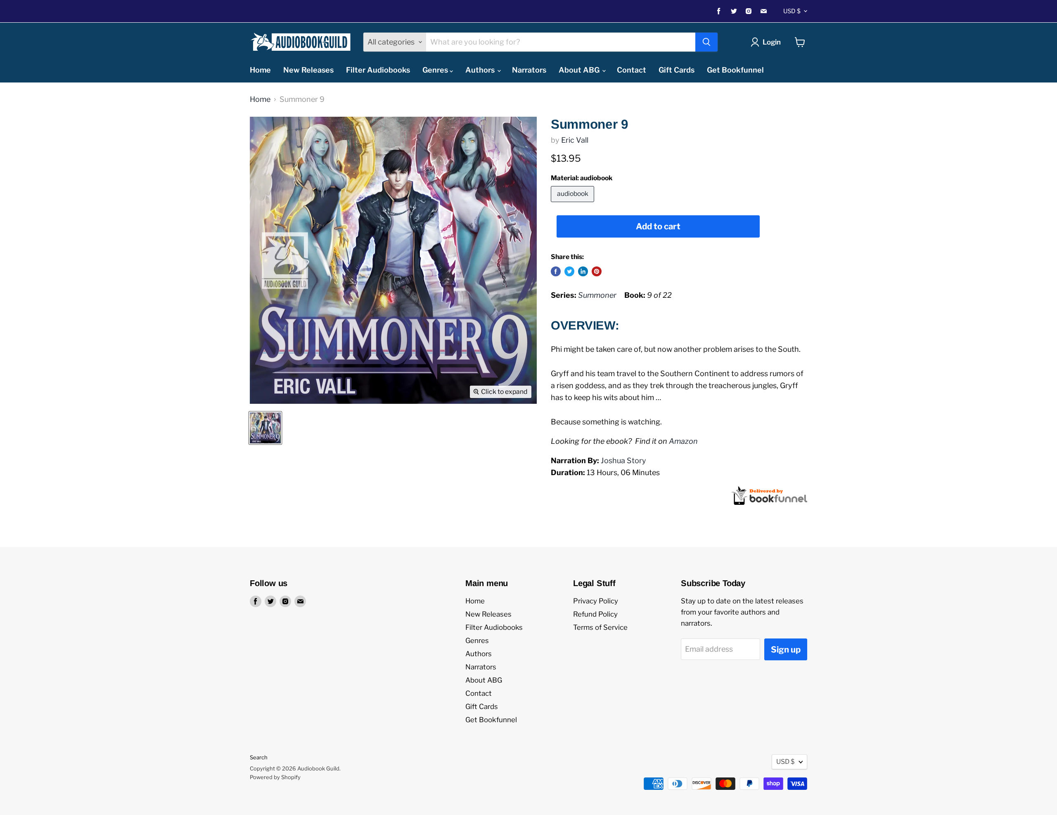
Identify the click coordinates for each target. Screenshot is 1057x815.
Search (259, 757)
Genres (436, 70)
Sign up (786, 649)
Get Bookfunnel (735, 70)
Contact (631, 70)
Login (772, 42)
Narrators (529, 70)
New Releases (308, 70)
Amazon (683, 441)
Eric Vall (574, 140)
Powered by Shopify (275, 777)
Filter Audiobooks (378, 70)
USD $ (792, 11)
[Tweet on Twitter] (569, 271)
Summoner (597, 295)
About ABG (580, 70)
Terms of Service (600, 627)
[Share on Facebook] (556, 271)
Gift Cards (676, 70)
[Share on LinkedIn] (583, 271)
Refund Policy (595, 614)
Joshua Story (623, 460)
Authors (480, 70)
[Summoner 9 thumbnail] (265, 428)
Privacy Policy (595, 601)
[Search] (706, 42)
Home (260, 70)
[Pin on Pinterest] (597, 271)
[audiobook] (573, 203)
